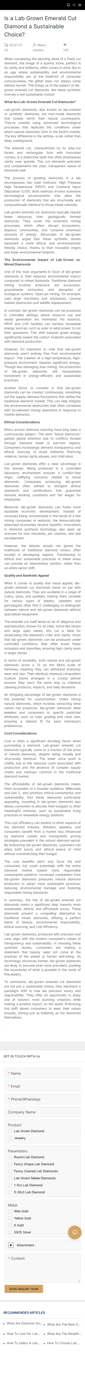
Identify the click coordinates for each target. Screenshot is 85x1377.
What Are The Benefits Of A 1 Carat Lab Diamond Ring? (64, 1334)
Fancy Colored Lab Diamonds (36, 1171)
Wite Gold (21, 1211)
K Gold (19, 1225)
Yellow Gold (22, 1218)
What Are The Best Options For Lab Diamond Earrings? (64, 1324)
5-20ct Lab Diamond (29, 1192)
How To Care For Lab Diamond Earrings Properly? (24, 1334)
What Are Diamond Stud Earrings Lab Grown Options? (26, 1323)
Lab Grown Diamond (29, 1131)
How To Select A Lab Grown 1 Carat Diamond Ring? (24, 1343)
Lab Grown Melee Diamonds (35, 1178)
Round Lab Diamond (29, 1157)
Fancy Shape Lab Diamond (34, 1164)
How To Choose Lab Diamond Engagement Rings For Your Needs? (64, 1343)
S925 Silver (22, 1232)
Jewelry (20, 1138)
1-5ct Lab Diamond (28, 1185)
